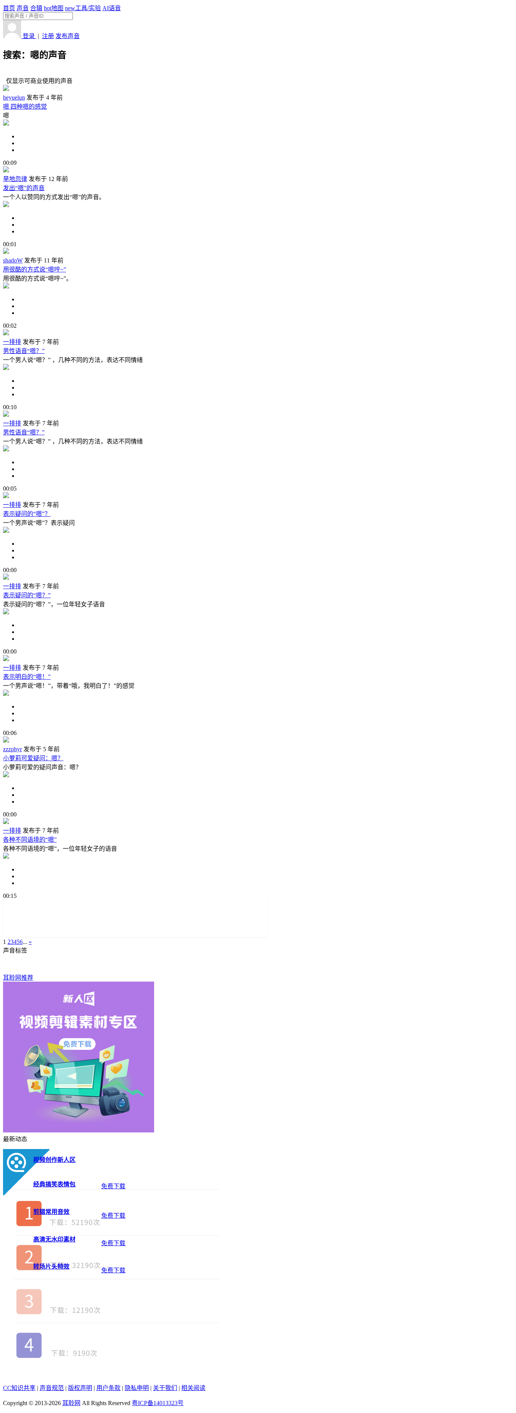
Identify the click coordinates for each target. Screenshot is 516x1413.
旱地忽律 (15, 179)
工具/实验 (83, 8)
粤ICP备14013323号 (158, 1403)
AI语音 (111, 8)
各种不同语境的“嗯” (30, 839)
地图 (53, 8)
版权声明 (80, 1388)
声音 (23, 8)
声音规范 (52, 1388)
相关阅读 (193, 1388)
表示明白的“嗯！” (27, 677)
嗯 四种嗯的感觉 (25, 106)
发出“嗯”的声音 (24, 188)
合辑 (36, 8)
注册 (48, 36)
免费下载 (113, 1186)
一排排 (12, 342)
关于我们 (165, 1388)
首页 (9, 8)
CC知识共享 (19, 1388)
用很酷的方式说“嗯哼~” (34, 269)
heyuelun (14, 97)
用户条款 (108, 1388)
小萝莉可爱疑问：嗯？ (33, 758)
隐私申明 (137, 1388)
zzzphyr (12, 749)
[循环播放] (265, 143)
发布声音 (68, 36)
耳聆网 (71, 1403)
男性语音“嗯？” (24, 351)
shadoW (13, 260)
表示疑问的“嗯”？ (27, 514)
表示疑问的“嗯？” (27, 595)
